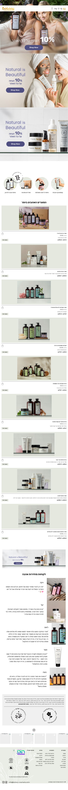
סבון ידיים (64, 761)
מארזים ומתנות (26, 192)
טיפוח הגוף (63, 767)
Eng (55, 8)
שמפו (64, 753)
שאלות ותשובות (38, 757)
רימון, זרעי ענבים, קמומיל (48, 761)
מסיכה (64, 763)
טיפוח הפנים (63, 765)
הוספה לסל (4, 240)
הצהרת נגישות (39, 765)
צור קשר (40, 763)
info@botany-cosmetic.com (19, 782)
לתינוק (64, 755)
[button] (2, 233)
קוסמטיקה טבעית (58, 192)
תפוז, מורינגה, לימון (49, 759)
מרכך (64, 757)
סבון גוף (64, 759)
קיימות (40, 759)
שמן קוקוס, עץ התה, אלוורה (49, 756)
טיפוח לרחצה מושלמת (42, 192)
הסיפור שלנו (39, 753)
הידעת (40, 755)
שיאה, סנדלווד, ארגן (49, 763)
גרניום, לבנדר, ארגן (49, 753)
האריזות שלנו (39, 761)
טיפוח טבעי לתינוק (10, 192)
